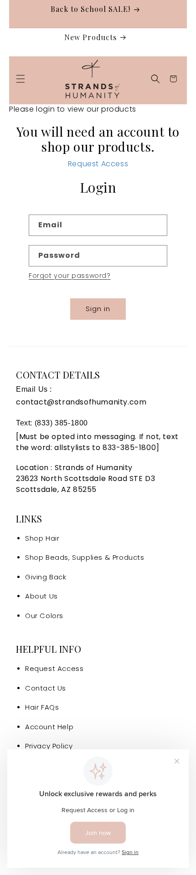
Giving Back (46, 577)
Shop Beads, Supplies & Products (84, 557)
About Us (41, 596)
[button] (20, 79)
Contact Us (45, 688)
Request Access (98, 164)
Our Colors (44, 615)
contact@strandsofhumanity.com (81, 402)
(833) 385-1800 (61, 423)
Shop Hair (42, 538)
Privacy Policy (48, 746)
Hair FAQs (42, 707)
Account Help (49, 727)
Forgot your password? (70, 275)
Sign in (98, 308)
